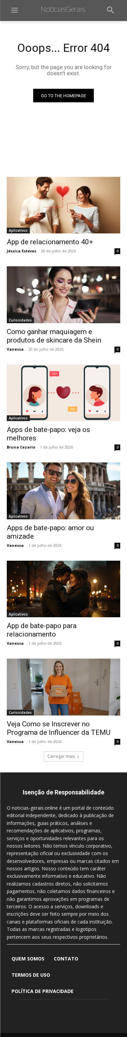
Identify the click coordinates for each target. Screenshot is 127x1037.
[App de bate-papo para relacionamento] (63, 589)
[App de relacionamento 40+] (63, 205)
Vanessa (15, 349)
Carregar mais (61, 756)
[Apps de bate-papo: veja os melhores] (63, 393)
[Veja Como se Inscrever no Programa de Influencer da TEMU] (63, 687)
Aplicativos (18, 230)
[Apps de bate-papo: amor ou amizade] (63, 490)
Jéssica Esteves (21, 250)
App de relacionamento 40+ (50, 242)
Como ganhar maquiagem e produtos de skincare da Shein (55, 336)
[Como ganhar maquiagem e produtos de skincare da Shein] (63, 294)
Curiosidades (20, 320)
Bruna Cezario (21, 447)
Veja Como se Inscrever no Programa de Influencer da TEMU (58, 728)
